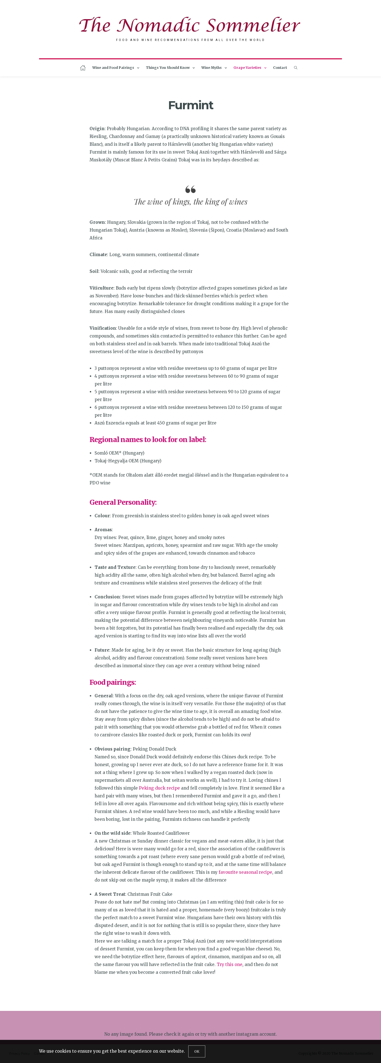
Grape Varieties (247, 67)
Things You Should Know (168, 67)
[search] (295, 67)
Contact (280, 67)
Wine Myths (211, 67)
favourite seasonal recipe (245, 872)
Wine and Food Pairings (113, 67)
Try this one (229, 964)
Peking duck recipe (159, 788)
